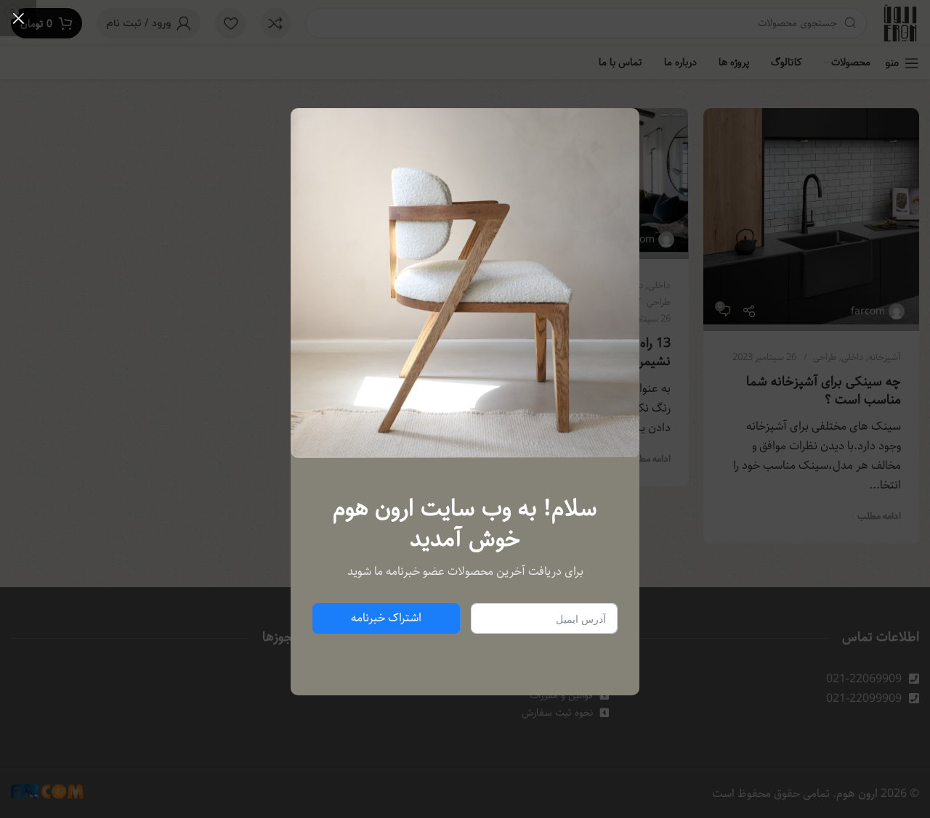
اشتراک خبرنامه (386, 618)
